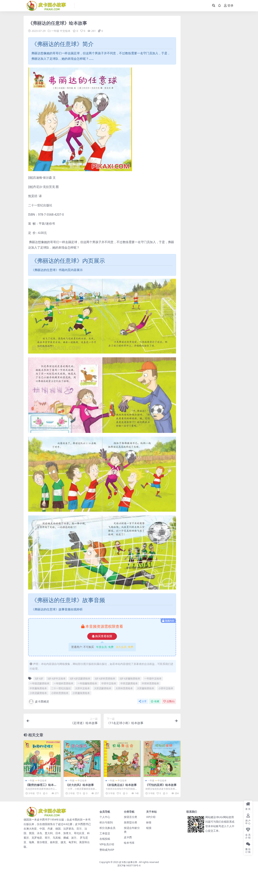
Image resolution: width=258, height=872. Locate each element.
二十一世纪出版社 (61, 688)
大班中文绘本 (82, 688)
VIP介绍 (150, 817)
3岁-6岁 (39, 678)
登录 (230, 5)
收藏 (156, 701)
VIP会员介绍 (107, 844)
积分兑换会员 (107, 828)
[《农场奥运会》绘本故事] (122, 758)
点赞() (170, 701)
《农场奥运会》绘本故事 (121, 785)
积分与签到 (106, 822)
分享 (144, 701)
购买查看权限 (103, 636)
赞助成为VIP (107, 849)
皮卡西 (128, 837)
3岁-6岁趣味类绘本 (130, 678)
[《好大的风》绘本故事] (82, 758)
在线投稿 (105, 839)
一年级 (55, 31)
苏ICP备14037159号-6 (129, 865)
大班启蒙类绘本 (102, 688)
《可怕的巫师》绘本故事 (161, 785)
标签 (148, 822)
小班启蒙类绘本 (38, 693)
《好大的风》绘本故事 (80, 785)
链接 (148, 828)
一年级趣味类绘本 (87, 683)
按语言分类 (130, 817)
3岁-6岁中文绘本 (56, 678)
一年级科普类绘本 (63, 683)
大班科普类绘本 (124, 688)
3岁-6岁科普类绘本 (105, 678)
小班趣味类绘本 (81, 693)
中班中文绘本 (108, 683)
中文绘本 (65, 31)
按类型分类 (130, 822)
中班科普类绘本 (150, 683)
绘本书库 (129, 842)
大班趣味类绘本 (145, 688)
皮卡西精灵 (42, 701)
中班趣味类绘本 (38, 688)
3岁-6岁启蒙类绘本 (80, 678)
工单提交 (105, 833)
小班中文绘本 (165, 688)
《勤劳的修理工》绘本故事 (41, 786)
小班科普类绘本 (59, 693)
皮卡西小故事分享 (128, 862)
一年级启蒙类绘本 (39, 683)
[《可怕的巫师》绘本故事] (162, 758)
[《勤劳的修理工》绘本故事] (42, 758)
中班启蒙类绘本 (129, 683)
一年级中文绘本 (152, 678)
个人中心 (105, 817)
